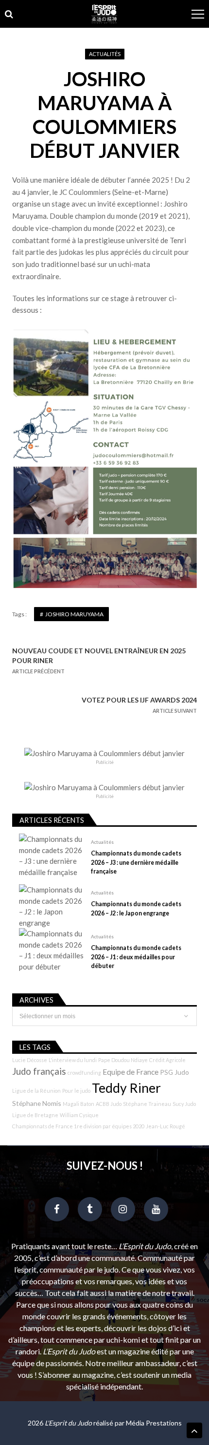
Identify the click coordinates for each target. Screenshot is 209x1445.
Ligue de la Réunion (36, 1090)
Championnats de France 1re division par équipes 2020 (78, 1126)
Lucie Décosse (29, 1060)
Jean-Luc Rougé (165, 1126)
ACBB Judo (109, 1104)
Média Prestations (154, 1423)
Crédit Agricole (167, 1060)
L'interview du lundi (73, 1060)
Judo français (39, 1071)
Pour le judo (76, 1090)
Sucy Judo (184, 1104)
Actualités (105, 54)
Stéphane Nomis (36, 1103)
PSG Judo (174, 1072)
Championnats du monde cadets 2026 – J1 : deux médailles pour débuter (136, 956)
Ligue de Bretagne (35, 1115)
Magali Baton (78, 1104)
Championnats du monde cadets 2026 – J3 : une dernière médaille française (136, 862)
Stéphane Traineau (147, 1104)
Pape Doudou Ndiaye (123, 1060)
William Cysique (79, 1115)
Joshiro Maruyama (74, 614)
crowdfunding (84, 1072)
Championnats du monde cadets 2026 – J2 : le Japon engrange (136, 908)
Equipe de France (130, 1071)
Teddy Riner (126, 1088)
